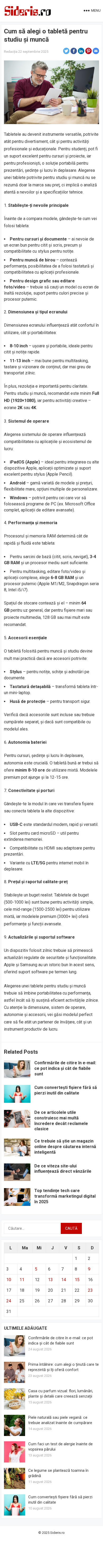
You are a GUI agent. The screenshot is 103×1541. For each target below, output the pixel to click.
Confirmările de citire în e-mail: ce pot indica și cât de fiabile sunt (65, 1068)
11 (22, 1279)
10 (8, 1279)
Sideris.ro (57, 1533)
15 (77, 1279)
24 (8, 1300)
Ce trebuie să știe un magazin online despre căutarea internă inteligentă (65, 1147)
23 (90, 1290)
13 (50, 1279)
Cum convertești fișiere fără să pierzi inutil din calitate (65, 1090)
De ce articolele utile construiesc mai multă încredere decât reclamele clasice (61, 1120)
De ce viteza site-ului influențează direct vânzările (62, 1168)
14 (63, 1279)
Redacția (10, 52)
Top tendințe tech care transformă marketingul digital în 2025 (65, 1196)
